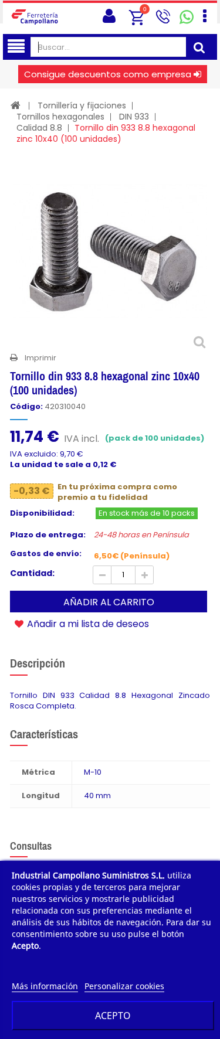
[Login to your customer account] (109, 16)
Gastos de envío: (46, 554)
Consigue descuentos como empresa (107, 74)
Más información (45, 986)
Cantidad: (32, 573)
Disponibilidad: (42, 513)
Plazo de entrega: (48, 535)
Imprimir (40, 357)
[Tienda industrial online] (38, 16)
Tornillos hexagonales (60, 116)
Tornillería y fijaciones (82, 105)
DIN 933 (134, 116)
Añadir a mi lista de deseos (87, 623)
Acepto (113, 1015)
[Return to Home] (16, 105)
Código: (26, 406)
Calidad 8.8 (39, 127)
